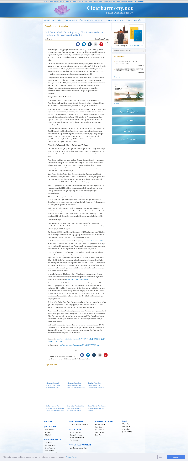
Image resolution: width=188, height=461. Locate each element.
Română (119, 1)
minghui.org (126, 429)
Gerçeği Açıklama (50, 445)
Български (68, 1)
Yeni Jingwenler (119, 56)
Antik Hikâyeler (100, 424)
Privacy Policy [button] (71, 457)
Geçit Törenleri (49, 450)
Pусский (124, 1)
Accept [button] (175, 457)
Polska (114, 1)
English (51, 1)
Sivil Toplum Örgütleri (77, 437)
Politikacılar (74, 440)
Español (79, 1)
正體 (44, 1)
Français (62, 1)
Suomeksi (84, 1)
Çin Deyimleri (99, 430)
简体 (47, 1)
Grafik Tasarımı (100, 432)
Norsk (110, 1)
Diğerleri (48, 435)
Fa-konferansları (50, 448)
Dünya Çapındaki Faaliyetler (79, 424)
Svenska (130, 1)
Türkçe (135, 1)
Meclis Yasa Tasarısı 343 (94, 241)
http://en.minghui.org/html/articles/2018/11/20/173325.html (79, 345)
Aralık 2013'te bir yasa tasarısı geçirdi (79, 279)
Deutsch (56, 1)
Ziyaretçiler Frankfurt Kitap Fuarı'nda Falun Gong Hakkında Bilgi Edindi (75, 408)
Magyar (96, 1)
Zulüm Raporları (51, 26)
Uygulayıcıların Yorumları (78, 448)
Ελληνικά (90, 1)
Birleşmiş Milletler (76, 435)
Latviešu (105, 1)
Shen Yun (98, 435)
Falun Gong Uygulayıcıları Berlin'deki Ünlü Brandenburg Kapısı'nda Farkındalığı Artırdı (76, 386)
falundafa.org (126, 424)
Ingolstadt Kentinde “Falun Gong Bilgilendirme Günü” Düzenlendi (53, 386)
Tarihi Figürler (99, 427)
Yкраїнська (141, 1)
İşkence (47, 432)
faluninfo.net (126, 426)
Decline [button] (161, 457)
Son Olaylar (48, 443)
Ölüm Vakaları (49, 430)
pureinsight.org (127, 432)
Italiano (100, 1)
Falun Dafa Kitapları (136, 46)
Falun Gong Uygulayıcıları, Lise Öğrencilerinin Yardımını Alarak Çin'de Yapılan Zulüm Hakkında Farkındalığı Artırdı (97, 387)
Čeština (74, 1)
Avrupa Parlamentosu (77, 432)
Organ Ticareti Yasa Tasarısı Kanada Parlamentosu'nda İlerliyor (97, 408)
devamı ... (117, 77)
